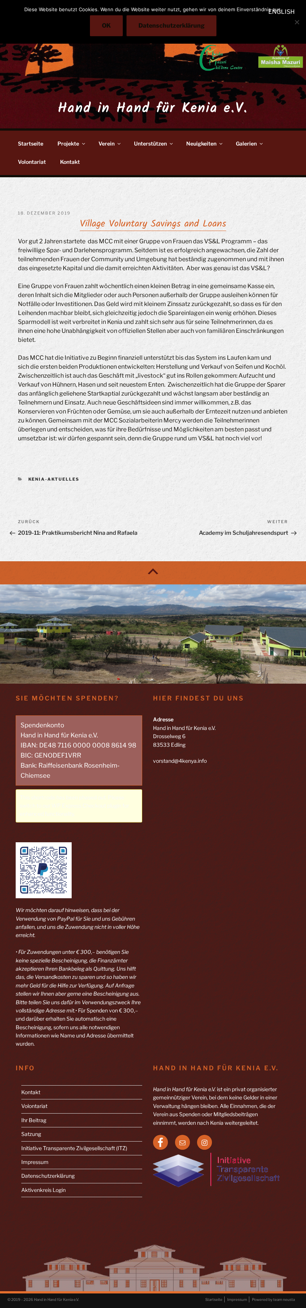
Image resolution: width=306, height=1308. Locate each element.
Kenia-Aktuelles (54, 479)
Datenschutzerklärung (48, 1176)
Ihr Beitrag (33, 1120)
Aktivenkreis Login (43, 1190)
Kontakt (70, 162)
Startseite (30, 143)
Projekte (68, 143)
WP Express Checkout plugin (86, 805)
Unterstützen (150, 143)
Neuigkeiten (201, 143)
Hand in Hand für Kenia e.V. (153, 108)
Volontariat (32, 162)
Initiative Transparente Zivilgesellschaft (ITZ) (74, 1148)
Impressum (35, 1162)
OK (106, 25)
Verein (107, 143)
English (281, 11)
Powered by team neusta (273, 1299)
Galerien (246, 143)
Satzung (31, 1134)
